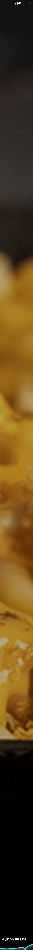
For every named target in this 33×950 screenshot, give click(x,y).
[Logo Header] (17, 1)
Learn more (12, 49)
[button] (3, 3)
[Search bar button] (30, 3)
